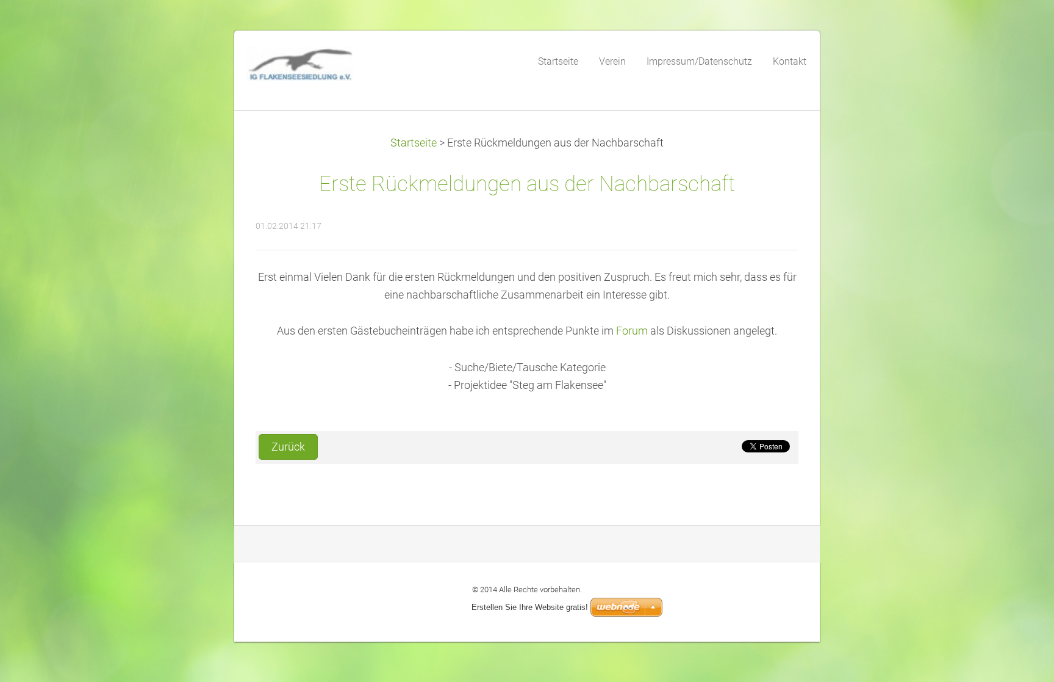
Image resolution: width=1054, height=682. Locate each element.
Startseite (413, 143)
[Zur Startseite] (337, 68)
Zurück (288, 447)
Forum (632, 331)
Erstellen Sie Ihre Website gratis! (529, 607)
